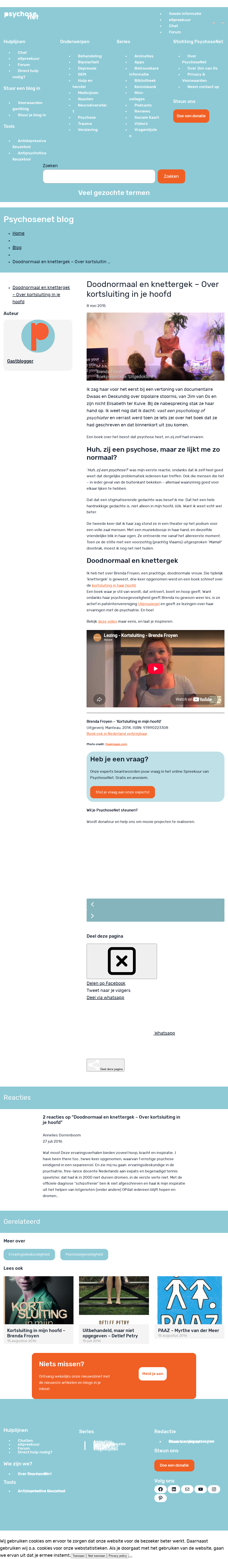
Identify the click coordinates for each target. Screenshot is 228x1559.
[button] (155, 904)
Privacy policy (118, 1555)
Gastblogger (20, 361)
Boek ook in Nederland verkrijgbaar (117, 734)
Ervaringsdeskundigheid (29, 1254)
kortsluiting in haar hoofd (114, 585)
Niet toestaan (96, 1555)
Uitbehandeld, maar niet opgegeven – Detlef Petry (110, 1333)
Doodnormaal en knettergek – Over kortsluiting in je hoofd (41, 294)
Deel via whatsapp (105, 997)
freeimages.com (116, 744)
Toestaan (78, 1555)
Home (18, 233)
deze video (107, 621)
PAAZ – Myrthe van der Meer (188, 1330)
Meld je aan (152, 1373)
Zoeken (50, 166)
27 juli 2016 (52, 1141)
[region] (155, 879)
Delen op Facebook (106, 983)
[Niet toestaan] (130, 1556)
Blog (17, 247)
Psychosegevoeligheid (84, 1254)
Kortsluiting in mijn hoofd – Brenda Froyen (36, 1333)
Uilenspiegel (149, 604)
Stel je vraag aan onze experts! (122, 792)
